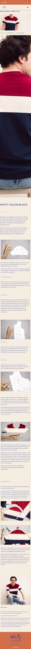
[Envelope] (6, 2)
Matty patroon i (9, 234)
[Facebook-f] (2, 2)
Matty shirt (3, 211)
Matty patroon (18, 613)
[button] (27, 7)
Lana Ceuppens (20, 33)
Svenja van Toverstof (9, 264)
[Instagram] (4, 2)
